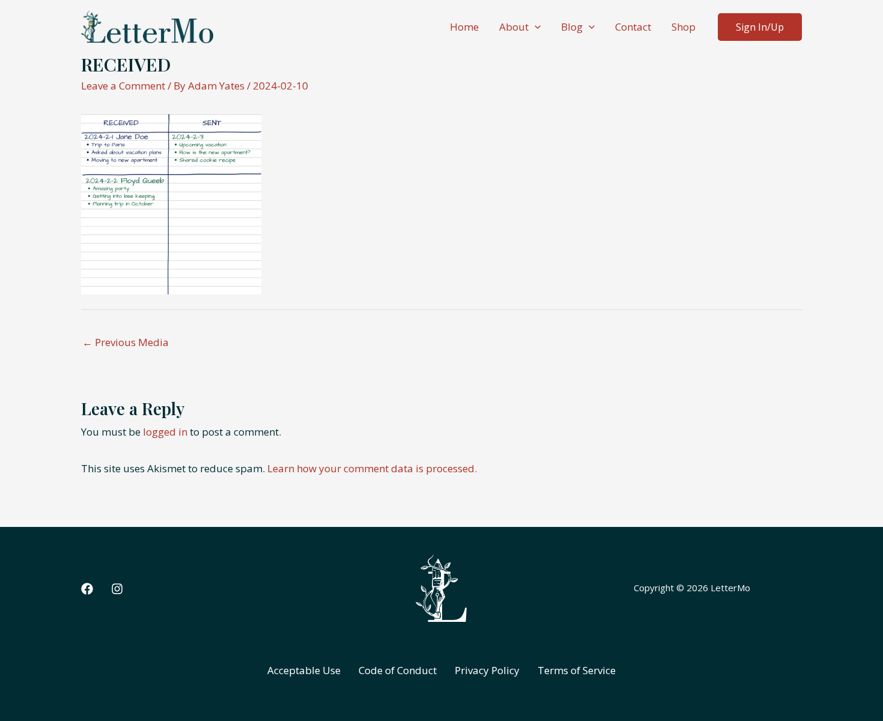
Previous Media (125, 342)
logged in (165, 432)
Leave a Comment (123, 86)
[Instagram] (117, 589)
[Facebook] (87, 589)
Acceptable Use (304, 670)
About (514, 27)
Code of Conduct (398, 670)
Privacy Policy (487, 670)
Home (464, 27)
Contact (633, 27)
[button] (535, 27)
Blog (572, 27)
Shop (684, 27)
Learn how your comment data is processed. (372, 468)
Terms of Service (577, 670)
